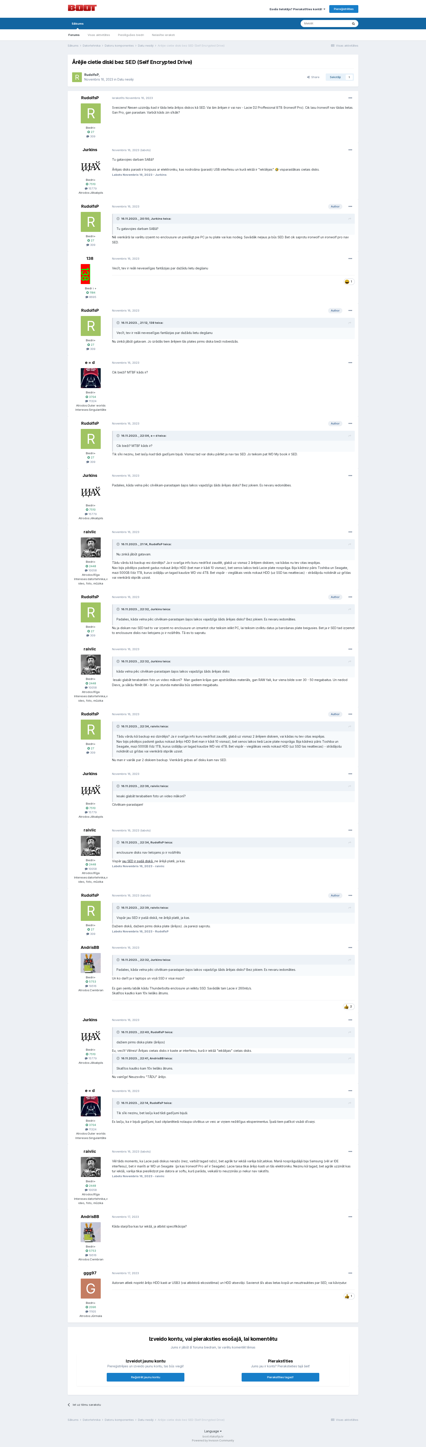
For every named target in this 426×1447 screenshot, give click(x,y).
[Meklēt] (353, 23)
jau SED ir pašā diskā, (138, 861)
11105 (92, 1311)
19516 (92, 986)
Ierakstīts (132, 98)
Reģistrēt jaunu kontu (145, 1377)
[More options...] (350, 98)
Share (315, 77)
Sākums (78, 23)
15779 (92, 188)
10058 (92, 570)
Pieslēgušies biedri (131, 35)
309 (92, 136)
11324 (92, 401)
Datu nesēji (125, 79)
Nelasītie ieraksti (163, 35)
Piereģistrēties (344, 9)
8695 (92, 297)
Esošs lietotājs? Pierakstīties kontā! (296, 9)
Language (212, 1431)
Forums (74, 35)
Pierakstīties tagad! (280, 1377)
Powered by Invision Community (213, 1440)
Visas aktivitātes (99, 35)
